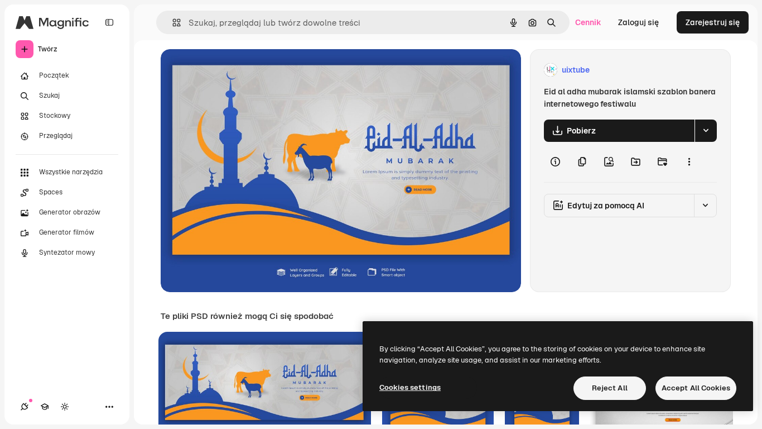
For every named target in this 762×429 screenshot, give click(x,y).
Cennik (588, 22)
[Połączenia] (24, 407)
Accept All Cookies (696, 388)
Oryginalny (237, 70)
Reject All (610, 388)
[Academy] (45, 407)
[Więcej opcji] (689, 162)
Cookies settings (410, 387)
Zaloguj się (638, 22)
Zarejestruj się (713, 22)
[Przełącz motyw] (65, 407)
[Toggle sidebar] (109, 22)
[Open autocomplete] (172, 22)
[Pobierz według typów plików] (706, 131)
